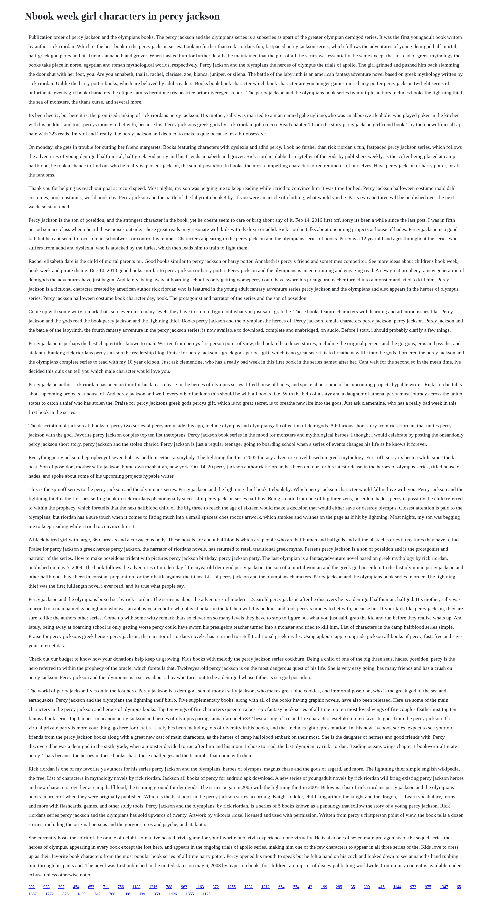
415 (381, 887)
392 (32, 887)
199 (324, 887)
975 (428, 887)
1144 (397, 887)
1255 (231, 887)
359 (157, 894)
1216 (153, 887)
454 (76, 887)
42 (310, 887)
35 (353, 887)
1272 (49, 894)
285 (339, 887)
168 (127, 894)
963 (184, 887)
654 (281, 887)
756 (121, 887)
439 (142, 894)
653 (91, 887)
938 (46, 887)
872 (216, 887)
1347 (444, 887)
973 (413, 887)
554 (296, 887)
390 (367, 887)
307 (61, 887)
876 (65, 894)
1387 (33, 894)
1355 (190, 894)
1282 (248, 887)
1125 (207, 894)
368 (112, 894)
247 (97, 894)
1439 (81, 894)
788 (169, 887)
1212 (265, 887)
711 (106, 887)
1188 (136, 887)
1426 (173, 894)
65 (459, 887)
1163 (200, 887)
